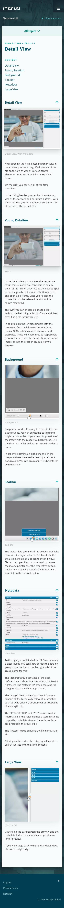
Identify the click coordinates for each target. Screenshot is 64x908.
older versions (53, 18)
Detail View (12, 65)
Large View (11, 89)
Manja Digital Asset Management (11, 8)
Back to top (57, 102)
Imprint (7, 882)
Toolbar (10, 80)
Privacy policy (10, 888)
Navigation (59, 8)
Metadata (11, 84)
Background (12, 75)
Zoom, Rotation (14, 70)
